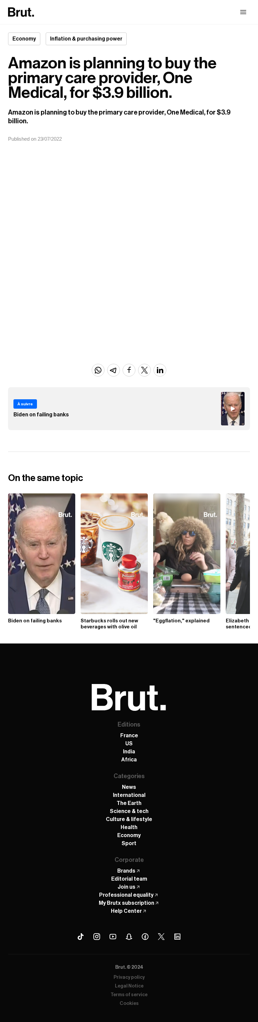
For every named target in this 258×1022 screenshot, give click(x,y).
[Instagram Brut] (96, 936)
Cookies (129, 1003)
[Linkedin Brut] (177, 936)
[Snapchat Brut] (129, 936)
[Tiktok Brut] (80, 936)
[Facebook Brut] (145, 936)
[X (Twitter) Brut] (161, 936)
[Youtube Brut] (113, 936)
